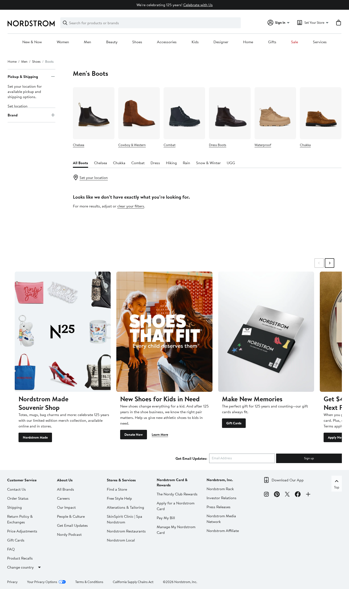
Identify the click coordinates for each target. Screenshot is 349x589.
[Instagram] (266, 494)
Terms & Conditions (89, 581)
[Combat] (184, 113)
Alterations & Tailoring (125, 507)
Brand (13, 115)
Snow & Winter (208, 162)
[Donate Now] (164, 332)
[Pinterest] (277, 494)
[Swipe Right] (329, 263)
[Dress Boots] (229, 113)
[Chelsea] (93, 113)
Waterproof (263, 145)
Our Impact (66, 507)
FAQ (11, 549)
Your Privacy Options (42, 581)
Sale (294, 42)
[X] (287, 494)
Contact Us (16, 489)
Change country (20, 567)
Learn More (160, 434)
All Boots (80, 162)
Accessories (167, 42)
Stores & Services (121, 480)
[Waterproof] (275, 113)
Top (336, 487)
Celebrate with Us (198, 4)
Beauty (112, 42)
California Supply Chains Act (133, 581)
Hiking (171, 162)
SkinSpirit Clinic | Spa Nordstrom (124, 519)
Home (248, 42)
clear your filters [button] (130, 206)
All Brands (65, 489)
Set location (18, 106)
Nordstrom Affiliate (223, 530)
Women (63, 42)
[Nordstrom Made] (63, 332)
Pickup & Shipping (23, 76)
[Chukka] (320, 113)
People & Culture (71, 516)
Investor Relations (221, 497)
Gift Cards (233, 423)
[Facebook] (298, 494)
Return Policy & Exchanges (20, 519)
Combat (169, 145)
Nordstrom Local (121, 540)
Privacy (12, 581)
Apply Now (336, 437)
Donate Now (133, 434)
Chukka (305, 145)
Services (320, 42)
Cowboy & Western (132, 145)
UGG (231, 162)
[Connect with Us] (308, 494)
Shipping (14, 507)
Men (87, 42)
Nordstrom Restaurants (126, 531)
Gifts (272, 42)
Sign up (309, 458)
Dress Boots (217, 145)
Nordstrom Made (35, 437)
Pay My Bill (166, 517)
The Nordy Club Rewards (177, 494)
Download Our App (288, 480)
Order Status (17, 498)
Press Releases (219, 506)
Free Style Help (119, 498)
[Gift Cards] (266, 332)
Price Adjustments (22, 531)
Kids (195, 42)
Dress (155, 162)
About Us (65, 480)
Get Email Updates (72, 525)
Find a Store (117, 489)
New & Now (32, 42)
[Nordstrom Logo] (31, 23)
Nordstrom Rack (220, 488)
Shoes (137, 42)
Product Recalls (20, 558)
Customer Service (22, 480)
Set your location (94, 177)
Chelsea (78, 145)
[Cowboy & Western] (139, 113)
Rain (186, 162)
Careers (63, 498)
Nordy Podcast (69, 534)
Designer (220, 42)
